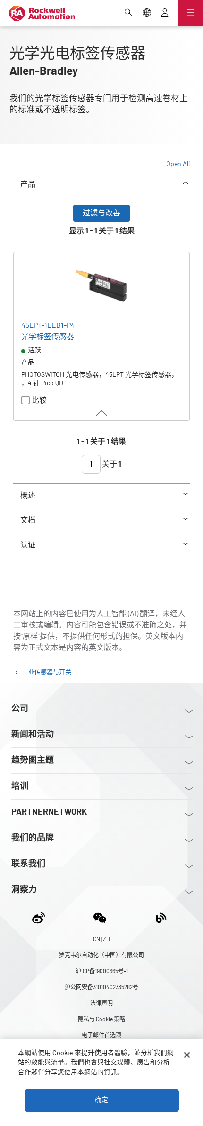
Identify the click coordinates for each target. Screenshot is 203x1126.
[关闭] (187, 1055)
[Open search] (129, 13)
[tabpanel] (101, 344)
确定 (101, 1100)
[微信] (100, 916)
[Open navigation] (190, 13)
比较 (39, 400)
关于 (111, 464)
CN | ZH (101, 939)
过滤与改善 (101, 213)
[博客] (161, 916)
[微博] (40, 916)
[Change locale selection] (147, 13)
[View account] (165, 13)
